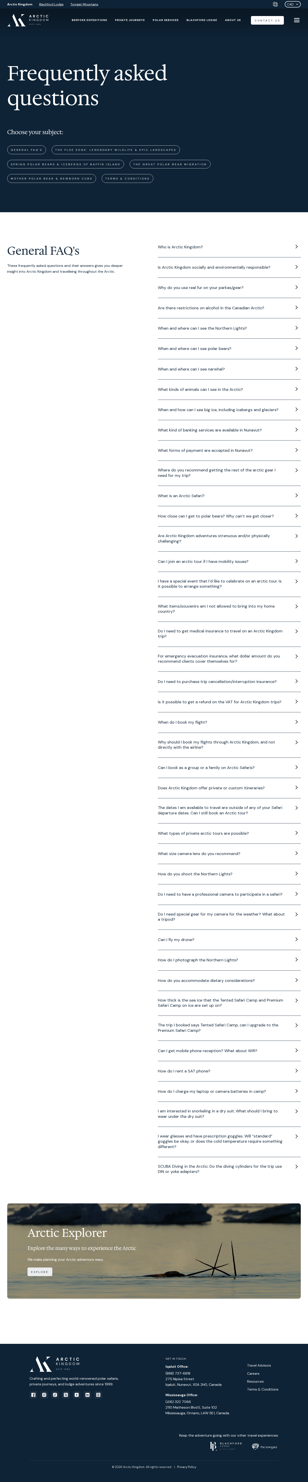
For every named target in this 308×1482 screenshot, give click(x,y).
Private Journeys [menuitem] (130, 20)
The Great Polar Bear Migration (170, 164)
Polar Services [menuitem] (166, 20)
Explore (40, 1272)
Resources (255, 1381)
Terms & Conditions (127, 178)
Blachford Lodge (51, 4)
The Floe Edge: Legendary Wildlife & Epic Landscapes (115, 150)
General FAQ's (26, 150)
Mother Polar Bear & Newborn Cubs (51, 178)
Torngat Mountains (84, 4)
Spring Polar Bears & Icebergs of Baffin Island (65, 164)
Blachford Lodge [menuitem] (201, 20)
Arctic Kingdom (19, 4)
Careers (253, 1373)
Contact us (267, 20)
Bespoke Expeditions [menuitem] (89, 20)
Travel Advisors (259, 1365)
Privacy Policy (186, 1467)
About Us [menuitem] (233, 20)
